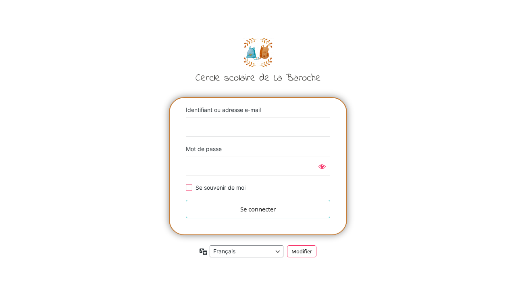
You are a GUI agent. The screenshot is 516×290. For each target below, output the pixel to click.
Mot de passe (204, 148)
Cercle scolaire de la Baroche (258, 59)
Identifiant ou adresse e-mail (223, 109)
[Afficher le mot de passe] (322, 166)
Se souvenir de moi (221, 187)
